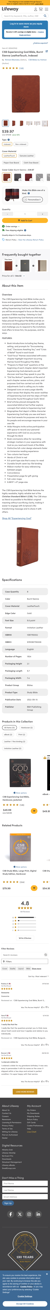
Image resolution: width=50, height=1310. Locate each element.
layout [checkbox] (20, 968)
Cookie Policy (26, 1286)
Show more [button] (36, 968)
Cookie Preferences (35, 1125)
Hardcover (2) (27, 727)
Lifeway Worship (9, 1152)
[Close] (47, 1274)
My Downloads (33, 1113)
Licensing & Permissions (11, 1122)
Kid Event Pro (7, 1156)
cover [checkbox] (4, 968)
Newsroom (6, 1119)
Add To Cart (26, 220)
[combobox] (25, 16)
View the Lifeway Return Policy (31, 239)
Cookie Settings (25, 1296)
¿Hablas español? (40, 43)
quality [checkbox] (12, 968)
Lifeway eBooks (8, 1165)
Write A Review (25, 938)
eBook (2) (8, 734)
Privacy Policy (7, 1125)
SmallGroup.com (9, 1168)
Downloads (6, 1159)
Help (29, 1128)
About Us (5, 1110)
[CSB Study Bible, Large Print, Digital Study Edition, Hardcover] (20, 847)
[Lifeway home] (10, 9)
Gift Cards (31, 1122)
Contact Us (6, 1113)
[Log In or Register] (35, 9)
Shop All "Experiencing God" (17, 518)
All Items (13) (9, 727)
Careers (5, 1116)
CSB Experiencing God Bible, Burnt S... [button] (29, 1000)
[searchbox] (22, 954)
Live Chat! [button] (31, 1131)
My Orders (31, 1110)
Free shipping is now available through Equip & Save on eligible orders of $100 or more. (25, 3)
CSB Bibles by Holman (37, 59)
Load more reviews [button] (25, 1091)
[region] (25, 918)
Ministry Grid (7, 1149)
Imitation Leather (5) (12, 748)
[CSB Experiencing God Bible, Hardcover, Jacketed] (20, 772)
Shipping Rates (33, 1116)
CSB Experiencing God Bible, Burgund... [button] (30, 1038)
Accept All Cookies (25, 1303)
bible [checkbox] (28, 968)
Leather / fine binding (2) (14, 741)
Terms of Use (7, 1128)
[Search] (44, 16)
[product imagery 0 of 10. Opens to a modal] (25, 95)
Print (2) (21, 734)
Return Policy (32, 1119)
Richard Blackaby (12, 59)
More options (21, 792)
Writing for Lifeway (10, 1131)
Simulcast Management (12, 1162)
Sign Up (8, 1203)
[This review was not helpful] (46, 1007)
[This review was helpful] (42, 1007)
